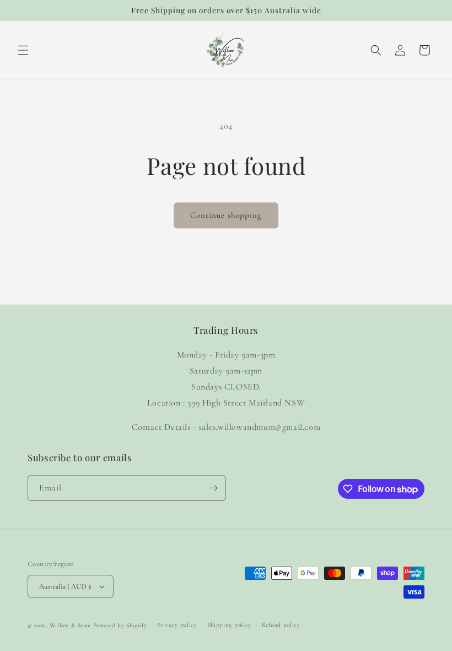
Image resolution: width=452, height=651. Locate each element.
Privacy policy (177, 624)
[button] (23, 50)
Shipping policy (230, 624)
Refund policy (281, 624)
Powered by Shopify (120, 625)
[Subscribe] (213, 488)
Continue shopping (226, 215)
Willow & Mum (70, 625)
